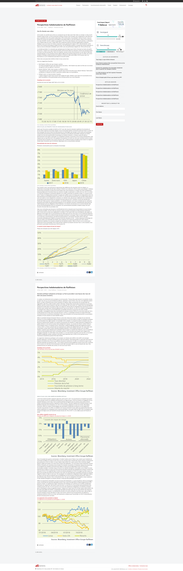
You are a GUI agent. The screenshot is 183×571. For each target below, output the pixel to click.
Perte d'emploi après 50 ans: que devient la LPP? (109, 77)
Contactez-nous (144, 566)
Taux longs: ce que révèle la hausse (105, 59)
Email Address (100, 106)
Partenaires (85, 5)
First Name (99, 112)
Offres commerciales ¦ (133, 566)
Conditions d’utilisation (132, 569)
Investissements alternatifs (98, 5)
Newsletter (137, 1)
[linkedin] (92, 272)
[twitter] (89, 272)
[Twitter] (144, 1)
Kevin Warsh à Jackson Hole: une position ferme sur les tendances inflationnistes (110, 63)
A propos (130, 5)
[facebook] (87, 272)
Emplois (115, 5)
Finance (78, 5)
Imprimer (41, 272)
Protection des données (143, 569)
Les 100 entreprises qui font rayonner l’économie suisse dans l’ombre (109, 73)
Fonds (109, 5)
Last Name (99, 118)
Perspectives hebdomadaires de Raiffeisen (107, 84)
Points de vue (41, 21)
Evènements (123, 5)
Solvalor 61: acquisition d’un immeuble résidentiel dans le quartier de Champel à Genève (109, 68)
